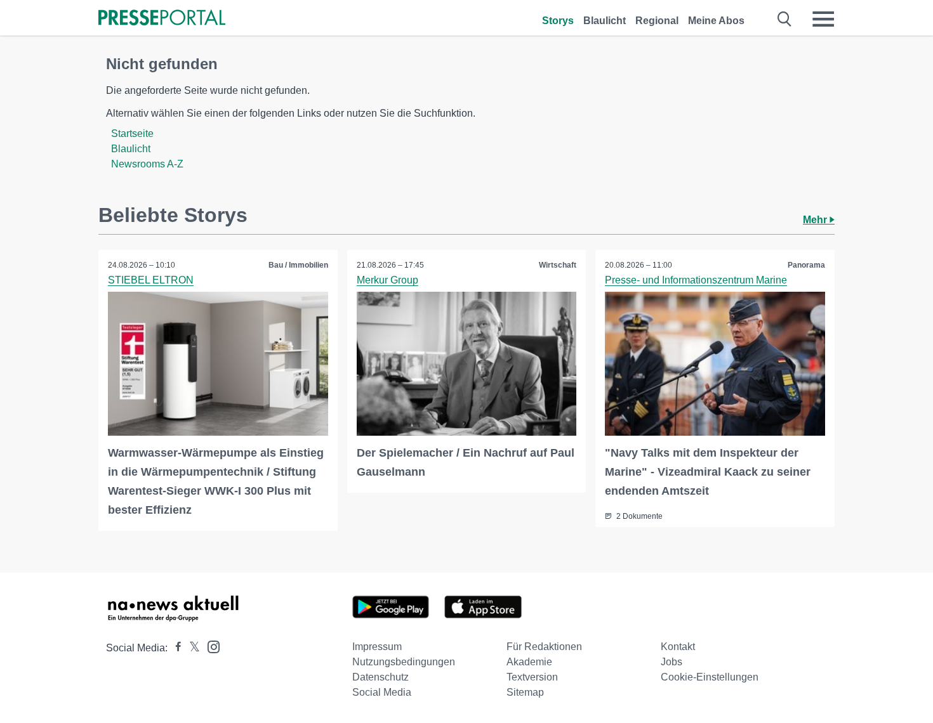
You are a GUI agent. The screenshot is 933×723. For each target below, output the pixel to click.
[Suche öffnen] (785, 19)
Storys (558, 20)
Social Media (381, 692)
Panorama (806, 265)
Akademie (529, 661)
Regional (656, 20)
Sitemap (525, 692)
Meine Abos (716, 20)
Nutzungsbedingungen (403, 661)
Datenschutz (380, 677)
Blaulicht (604, 20)
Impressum (377, 646)
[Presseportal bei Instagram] (210, 646)
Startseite (132, 133)
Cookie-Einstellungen (709, 677)
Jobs (671, 661)
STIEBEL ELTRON (151, 280)
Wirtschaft (557, 265)
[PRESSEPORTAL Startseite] (161, 19)
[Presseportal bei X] (191, 647)
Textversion (532, 677)
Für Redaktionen (544, 646)
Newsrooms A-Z (147, 164)
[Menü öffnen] (823, 19)
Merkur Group (387, 280)
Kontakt (678, 646)
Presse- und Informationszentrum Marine (696, 280)
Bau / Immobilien (298, 265)
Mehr (816, 219)
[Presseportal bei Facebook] (175, 647)
